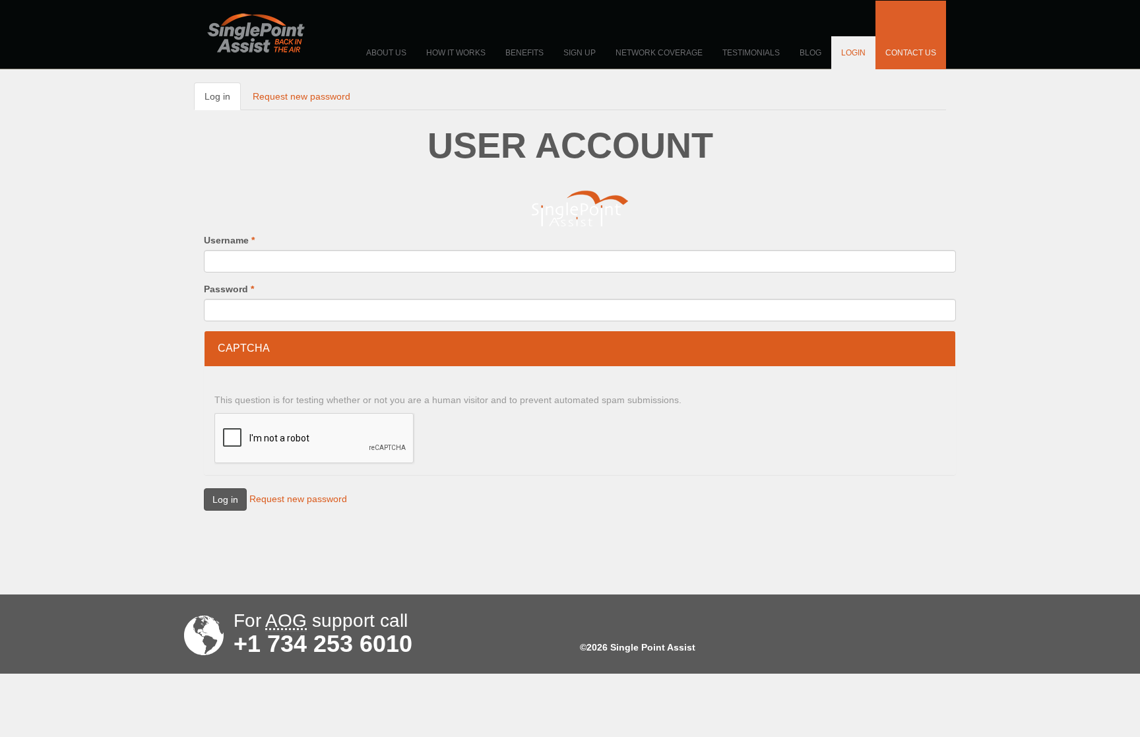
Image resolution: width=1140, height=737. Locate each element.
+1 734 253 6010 (323, 644)
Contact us (910, 52)
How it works (456, 52)
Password (229, 289)
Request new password (301, 96)
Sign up (579, 52)
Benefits (524, 52)
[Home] (256, 33)
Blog (810, 52)
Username (229, 240)
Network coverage (659, 52)
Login (853, 52)
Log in (223, 100)
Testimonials (751, 52)
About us (386, 52)
